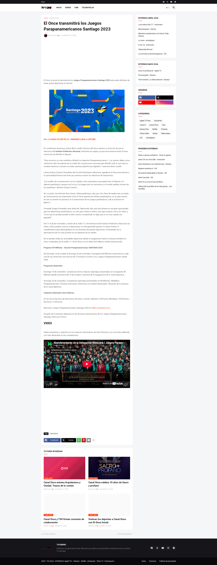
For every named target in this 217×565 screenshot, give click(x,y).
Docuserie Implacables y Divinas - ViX (152, 173)
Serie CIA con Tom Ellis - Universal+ (151, 160)
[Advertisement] (87, 58)
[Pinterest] (84, 440)
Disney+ (77, 561)
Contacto (152, 561)
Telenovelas (88, 8)
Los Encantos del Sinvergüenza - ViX (152, 54)
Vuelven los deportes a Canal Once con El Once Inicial (107, 521)
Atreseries (158, 121)
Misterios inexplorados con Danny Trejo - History (154, 34)
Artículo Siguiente (124, 534)
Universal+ (91, 561)
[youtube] (171, 2)
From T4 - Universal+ (146, 45)
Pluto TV (100, 561)
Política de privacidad (167, 561)
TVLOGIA (50, 561)
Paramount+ (110, 561)
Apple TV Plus (145, 121)
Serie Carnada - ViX (145, 177)
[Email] (89, 440)
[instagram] (164, 102)
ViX (141, 138)
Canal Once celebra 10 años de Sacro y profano (108, 484)
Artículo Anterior (49, 534)
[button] (168, 7)
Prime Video (144, 133)
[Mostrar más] (93, 440)
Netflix (154, 129)
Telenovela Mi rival (145, 49)
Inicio (43, 2)
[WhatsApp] (79, 440)
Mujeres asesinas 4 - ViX (147, 168)
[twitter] (167, 2)
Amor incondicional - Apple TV (149, 71)
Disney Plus (144, 129)
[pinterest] (175, 2)
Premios (164, 129)
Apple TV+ (68, 561)
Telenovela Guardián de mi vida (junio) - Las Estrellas (155, 187)
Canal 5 (143, 125)
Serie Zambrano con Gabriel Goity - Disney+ (155, 164)
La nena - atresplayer (146, 40)
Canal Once (54, 18)
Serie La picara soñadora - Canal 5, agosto (154, 155)
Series (68, 8)
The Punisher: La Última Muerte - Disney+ (154, 80)
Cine (76, 8)
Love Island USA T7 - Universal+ (150, 25)
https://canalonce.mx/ (101, 308)
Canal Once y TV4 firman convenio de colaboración (64, 521)
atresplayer (150, 138)
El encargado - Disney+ (147, 75)
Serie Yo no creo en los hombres (150, 182)
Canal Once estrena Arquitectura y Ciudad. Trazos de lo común (62, 484)
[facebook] (163, 2)
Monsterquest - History (147, 29)
